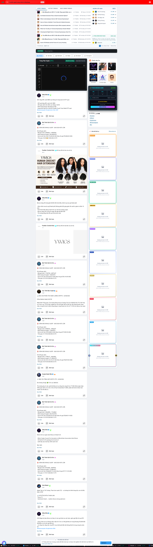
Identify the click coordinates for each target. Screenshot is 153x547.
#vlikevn (92, 118)
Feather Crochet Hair (48, 150)
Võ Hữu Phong (101, 14)
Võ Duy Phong (101, 20)
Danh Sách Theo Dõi (80, 60)
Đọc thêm (39, 112)
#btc (54, 528)
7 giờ (43, 404)
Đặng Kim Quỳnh (102, 23)
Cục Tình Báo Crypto (48, 290)
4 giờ (43, 265)
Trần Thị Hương (101, 11)
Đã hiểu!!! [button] (104, 542)
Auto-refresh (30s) (105, 45)
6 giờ (43, 348)
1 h (42, 227)
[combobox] (25, 2)
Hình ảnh (59, 55)
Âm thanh (78, 55)
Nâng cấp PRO (102, 106)
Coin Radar (45, 485)
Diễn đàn (47, 45)
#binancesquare (41, 110)
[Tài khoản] (149, 2)
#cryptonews (49, 110)
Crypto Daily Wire (47, 374)
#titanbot (92, 116)
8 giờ (43, 431)
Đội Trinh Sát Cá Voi (48, 122)
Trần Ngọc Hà (101, 17)
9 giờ (43, 459)
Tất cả (40, 55)
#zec (54, 110)
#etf (57, 110)
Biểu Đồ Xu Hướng (70, 60)
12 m (43, 96)
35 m (43, 124)
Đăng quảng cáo (112, 131)
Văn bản (49, 55)
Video (68, 55)
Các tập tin (89, 55)
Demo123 (100, 42)
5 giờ (43, 320)
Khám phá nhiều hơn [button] (47, 543)
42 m (43, 152)
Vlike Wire (45, 94)
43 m (43, 199)
